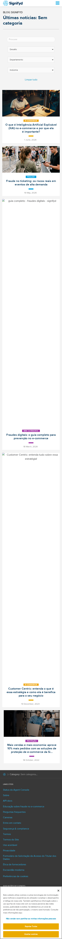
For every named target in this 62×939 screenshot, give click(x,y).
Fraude (31, 177)
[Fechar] (58, 890)
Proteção (32, 741)
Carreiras (7, 817)
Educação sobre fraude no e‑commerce (23, 806)
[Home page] (4, 775)
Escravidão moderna (13, 870)
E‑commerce (31, 121)
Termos (7, 834)
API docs (7, 801)
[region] (31, 912)
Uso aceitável (10, 845)
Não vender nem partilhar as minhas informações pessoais (31, 919)
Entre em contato (12, 823)
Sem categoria (31, 431)
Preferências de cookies (15, 876)
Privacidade (9, 850)
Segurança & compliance (16, 829)
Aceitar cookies (31, 934)
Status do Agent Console (16, 790)
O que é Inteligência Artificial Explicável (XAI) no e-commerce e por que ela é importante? (31, 128)
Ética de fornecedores (14, 864)
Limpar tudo (31, 80)
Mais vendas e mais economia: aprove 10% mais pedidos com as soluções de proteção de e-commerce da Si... (31, 748)
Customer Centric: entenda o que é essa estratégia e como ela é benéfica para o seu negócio (31, 692)
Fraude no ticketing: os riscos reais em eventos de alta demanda (31, 183)
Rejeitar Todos (31, 926)
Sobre (6, 795)
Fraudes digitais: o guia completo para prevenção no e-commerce (31, 436)
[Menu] (56, 3)
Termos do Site (11, 840)
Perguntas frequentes (14, 812)
